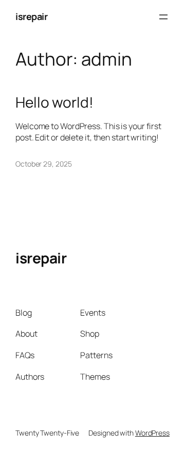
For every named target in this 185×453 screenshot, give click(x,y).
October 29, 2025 (43, 164)
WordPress (152, 433)
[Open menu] (163, 17)
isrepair (31, 16)
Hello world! (54, 102)
